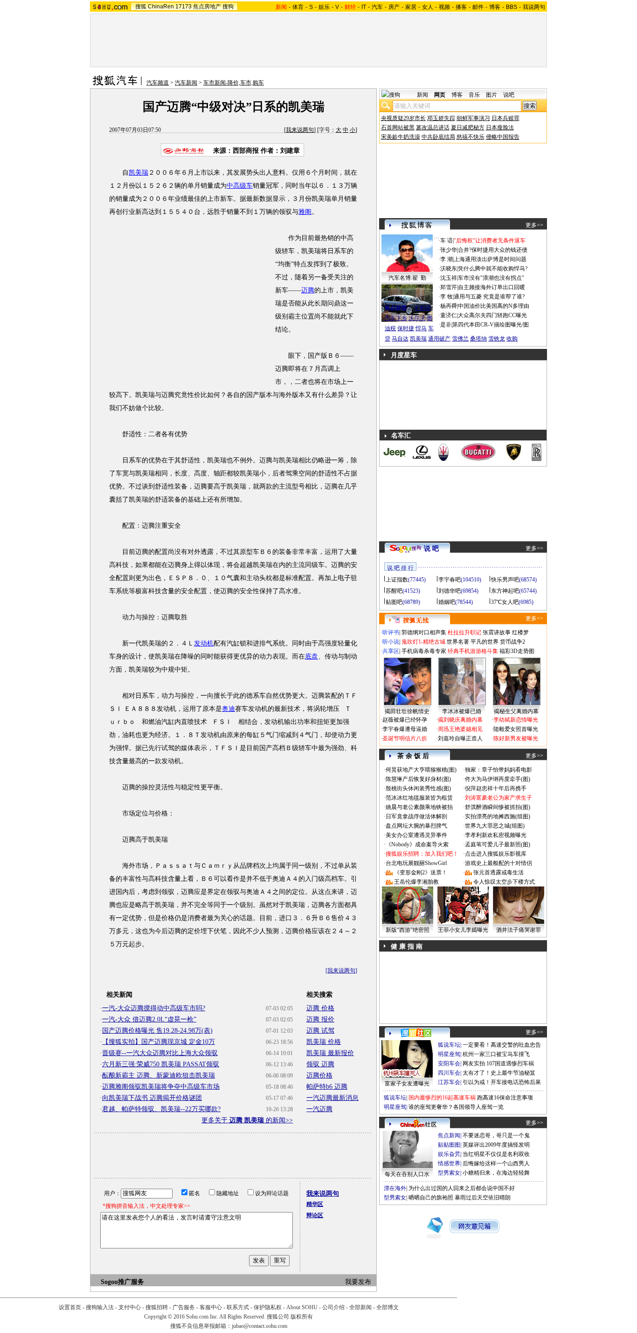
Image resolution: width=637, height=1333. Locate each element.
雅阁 (305, 211)
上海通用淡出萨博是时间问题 (490, 259)
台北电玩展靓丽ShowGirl (416, 863)
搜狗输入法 (100, 1307)
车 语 (446, 240)
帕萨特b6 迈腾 (326, 1086)
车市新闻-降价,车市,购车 (233, 82)
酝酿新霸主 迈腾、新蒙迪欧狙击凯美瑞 (158, 1075)
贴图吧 (394, 602)
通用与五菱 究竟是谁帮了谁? (489, 296)
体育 (298, 7)
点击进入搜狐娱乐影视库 (495, 854)
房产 (394, 7)
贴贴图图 (449, 1145)
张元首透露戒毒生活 (498, 872)
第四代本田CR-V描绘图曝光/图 (490, 324)
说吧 (508, 95)
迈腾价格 (319, 1075)
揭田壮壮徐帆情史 (407, 711)
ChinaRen (161, 6)
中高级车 (240, 185)
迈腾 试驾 (320, 1030)
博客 (494, 7)
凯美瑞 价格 (323, 1041)
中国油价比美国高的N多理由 (493, 306)
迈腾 (307, 290)
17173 (183, 6)
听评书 (390, 632)
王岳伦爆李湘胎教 (416, 882)
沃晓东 (448, 268)
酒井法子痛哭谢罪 (518, 930)
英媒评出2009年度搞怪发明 (496, 1145)
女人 (427, 7)
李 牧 (446, 296)
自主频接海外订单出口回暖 (491, 287)
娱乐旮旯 (449, 1154)
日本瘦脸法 (500, 127)
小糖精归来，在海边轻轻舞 (496, 1173)
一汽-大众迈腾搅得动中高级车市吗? (153, 1008)
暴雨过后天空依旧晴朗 (483, 1197)
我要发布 (358, 1281)
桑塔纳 (478, 338)
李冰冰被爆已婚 (461, 711)
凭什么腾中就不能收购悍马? (492, 268)
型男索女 (449, 1173)
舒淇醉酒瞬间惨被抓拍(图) (497, 807)
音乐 (474, 95)
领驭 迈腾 (320, 1064)
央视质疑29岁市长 (403, 118)
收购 (512, 338)
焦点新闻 (449, 1135)
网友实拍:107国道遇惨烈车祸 (498, 1063)
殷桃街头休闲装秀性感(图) (418, 788)
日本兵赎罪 (505, 118)
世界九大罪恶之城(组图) (495, 825)
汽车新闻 (186, 82)
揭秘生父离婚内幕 (516, 711)
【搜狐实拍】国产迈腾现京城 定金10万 (158, 1041)
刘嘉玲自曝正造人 (460, 738)
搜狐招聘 (156, 1307)
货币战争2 (512, 641)
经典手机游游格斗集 (473, 651)
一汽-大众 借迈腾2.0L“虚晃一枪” (149, 1019)
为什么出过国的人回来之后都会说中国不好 (462, 1188)
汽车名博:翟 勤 (407, 278)
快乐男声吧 (505, 579)
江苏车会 (449, 1082)
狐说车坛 (449, 1045)
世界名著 (458, 641)
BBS (511, 7)
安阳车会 (449, 1063)
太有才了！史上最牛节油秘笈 (499, 1073)
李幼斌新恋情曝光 (515, 719)
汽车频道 (157, 82)
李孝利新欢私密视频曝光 (495, 835)
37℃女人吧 (505, 602)
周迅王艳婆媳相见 (460, 729)
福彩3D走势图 (516, 651)
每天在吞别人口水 (407, 1174)
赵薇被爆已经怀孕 (404, 719)
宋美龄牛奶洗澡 (400, 137)
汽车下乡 (396, 318)
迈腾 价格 (320, 1008)
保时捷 (405, 328)
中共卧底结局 (438, 137)
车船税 (422, 308)
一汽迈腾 (319, 1109)
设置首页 (70, 1307)
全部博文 (387, 1307)
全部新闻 (360, 1307)
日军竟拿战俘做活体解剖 (416, 816)
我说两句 (534, 7)
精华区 (314, 1204)
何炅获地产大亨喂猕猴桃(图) (421, 769)
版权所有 (302, 1316)
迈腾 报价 (320, 1019)
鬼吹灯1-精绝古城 (423, 641)
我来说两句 (300, 130)
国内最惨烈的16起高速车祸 (442, 1097)
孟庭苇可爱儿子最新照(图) (497, 844)
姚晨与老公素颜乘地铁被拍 (419, 807)
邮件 (478, 7)
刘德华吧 (449, 591)
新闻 (422, 95)
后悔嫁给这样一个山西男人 (496, 1163)
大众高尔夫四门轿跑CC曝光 (492, 315)
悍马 (421, 328)
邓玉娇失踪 (441, 118)
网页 (439, 95)
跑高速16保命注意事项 (505, 1097)
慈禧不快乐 (471, 137)
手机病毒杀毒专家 (424, 651)
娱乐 (324, 7)
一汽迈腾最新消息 (332, 1097)
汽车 (377, 7)
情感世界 (449, 1163)
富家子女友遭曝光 (407, 1083)
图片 (491, 95)
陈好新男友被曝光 (515, 738)
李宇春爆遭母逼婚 (404, 729)
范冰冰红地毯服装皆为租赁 (419, 797)
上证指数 (397, 579)
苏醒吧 (394, 591)
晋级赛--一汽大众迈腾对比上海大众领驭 (160, 1052)
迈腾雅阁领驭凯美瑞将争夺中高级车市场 (161, 1086)
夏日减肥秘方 (468, 127)
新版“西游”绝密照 (407, 930)
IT (363, 7)
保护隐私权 (268, 1307)
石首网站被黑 (398, 127)
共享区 (390, 651)
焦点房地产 (207, 6)
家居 (410, 7)
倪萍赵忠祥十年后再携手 (495, 788)
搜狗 (228, 6)
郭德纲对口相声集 (424, 632)
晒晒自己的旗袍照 (431, 1197)
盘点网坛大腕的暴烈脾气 (416, 825)
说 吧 (431, 548)
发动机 (204, 643)
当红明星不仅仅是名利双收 (496, 1154)
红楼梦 (520, 632)
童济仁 (448, 315)
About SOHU (302, 1307)
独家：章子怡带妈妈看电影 (498, 769)
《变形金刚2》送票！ (420, 872)
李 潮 (446, 259)
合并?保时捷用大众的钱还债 (492, 250)
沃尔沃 (417, 318)
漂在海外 (395, 1188)
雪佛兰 (460, 338)
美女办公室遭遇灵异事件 (416, 835)
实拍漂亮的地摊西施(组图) (497, 816)
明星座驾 (449, 1054)
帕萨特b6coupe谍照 (407, 298)
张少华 (448, 250)
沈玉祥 (448, 278)
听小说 (390, 641)
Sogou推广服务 (122, 1281)
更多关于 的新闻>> (247, 1120)
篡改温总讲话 (433, 127)
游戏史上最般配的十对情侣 (498, 863)
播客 (461, 7)
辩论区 (314, 1215)
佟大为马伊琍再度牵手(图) (497, 779)
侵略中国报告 (502, 137)
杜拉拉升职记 (464, 632)
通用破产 (439, 338)
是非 (445, 324)
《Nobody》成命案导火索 (417, 844)
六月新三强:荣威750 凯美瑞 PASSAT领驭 (160, 1064)
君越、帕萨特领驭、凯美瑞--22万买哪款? (161, 1109)
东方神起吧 (505, 591)
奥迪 (228, 708)
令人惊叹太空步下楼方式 (504, 882)
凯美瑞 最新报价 (330, 1052)
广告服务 (184, 1307)
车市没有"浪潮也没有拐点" (491, 278)
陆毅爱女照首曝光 (515, 729)
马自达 (400, 338)
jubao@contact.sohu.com (259, 1326)
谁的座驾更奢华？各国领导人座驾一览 (456, 1107)
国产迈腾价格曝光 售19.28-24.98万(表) (157, 1030)
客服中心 (211, 1307)
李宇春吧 (449, 579)
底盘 (311, 656)
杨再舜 (448, 306)
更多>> (534, 225)
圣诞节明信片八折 (404, 738)
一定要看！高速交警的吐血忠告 (502, 1045)
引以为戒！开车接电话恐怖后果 (502, 1082)
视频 (444, 7)
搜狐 (140, 6)
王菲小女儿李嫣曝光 (463, 930)
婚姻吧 (446, 602)
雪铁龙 (496, 338)
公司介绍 (333, 1307)
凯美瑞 (138, 172)
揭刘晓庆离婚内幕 (460, 719)
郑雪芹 (448, 287)
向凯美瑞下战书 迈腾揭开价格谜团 (152, 1097)
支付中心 (129, 1307)
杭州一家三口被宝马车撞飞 (496, 1054)
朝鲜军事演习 (473, 118)
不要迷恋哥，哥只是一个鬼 (496, 1135)
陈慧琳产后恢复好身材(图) (418, 779)
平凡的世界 (485, 641)
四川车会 (449, 1073)
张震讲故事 (497, 632)
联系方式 (238, 1307)
